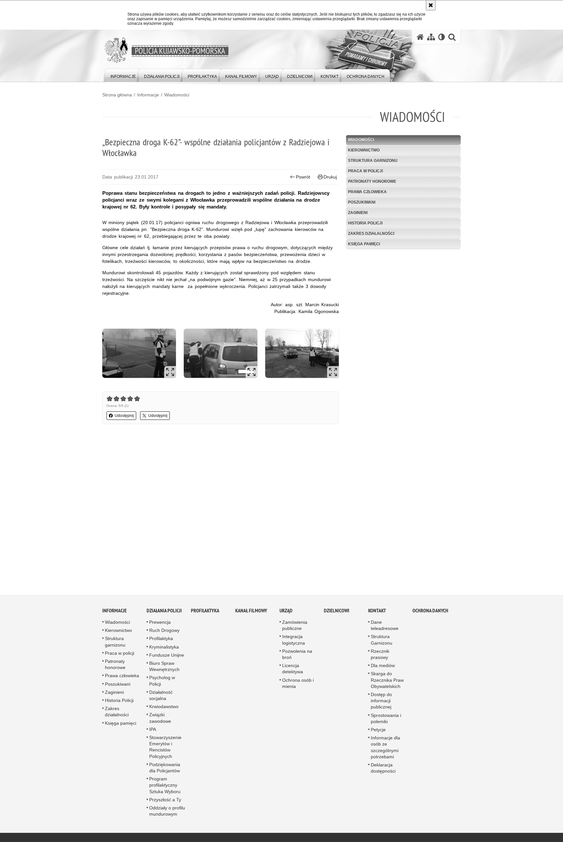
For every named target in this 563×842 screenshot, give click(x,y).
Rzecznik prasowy (380, 656)
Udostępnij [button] (124, 415)
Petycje (378, 732)
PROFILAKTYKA (205, 612)
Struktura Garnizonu (381, 642)
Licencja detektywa (292, 671)
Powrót (303, 176)
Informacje (148, 94)
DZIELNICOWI (336, 612)
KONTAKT (377, 612)
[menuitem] (123, 75)
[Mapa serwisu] (431, 37)
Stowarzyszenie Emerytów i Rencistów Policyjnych (165, 749)
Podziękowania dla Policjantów (164, 770)
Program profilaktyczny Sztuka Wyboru (164, 787)
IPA (152, 731)
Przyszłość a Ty (165, 802)
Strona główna (117, 94)
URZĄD (286, 612)
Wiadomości (176, 94)
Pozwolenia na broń (297, 656)
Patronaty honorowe (372, 181)
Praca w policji (365, 171)
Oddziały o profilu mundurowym (167, 813)
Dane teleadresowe (384, 627)
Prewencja (160, 624)
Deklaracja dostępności (383, 770)
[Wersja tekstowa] (441, 37)
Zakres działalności (371, 233)
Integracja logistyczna (293, 642)
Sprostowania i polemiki (386, 720)
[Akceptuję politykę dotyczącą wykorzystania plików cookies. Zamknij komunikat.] (431, 5)
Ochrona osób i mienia (298, 685)
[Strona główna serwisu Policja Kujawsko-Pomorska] (420, 37)
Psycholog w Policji (162, 683)
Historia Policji (365, 223)
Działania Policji (164, 612)
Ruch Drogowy (164, 632)
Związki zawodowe (160, 720)
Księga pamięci (364, 244)
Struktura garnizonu (372, 160)
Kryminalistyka (164, 649)
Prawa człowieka (367, 192)
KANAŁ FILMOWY (251, 612)
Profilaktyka (161, 640)
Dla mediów (383, 667)
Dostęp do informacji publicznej (381, 703)
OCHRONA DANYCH (430, 612)
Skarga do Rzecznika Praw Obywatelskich (387, 682)
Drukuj (330, 176)
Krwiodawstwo (164, 708)
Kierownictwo (364, 150)
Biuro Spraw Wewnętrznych (164, 668)
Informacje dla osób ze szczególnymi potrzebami (385, 749)
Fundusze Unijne (166, 657)
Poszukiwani (361, 202)
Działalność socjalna (161, 697)
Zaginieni (358, 212)
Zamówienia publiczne (294, 627)
